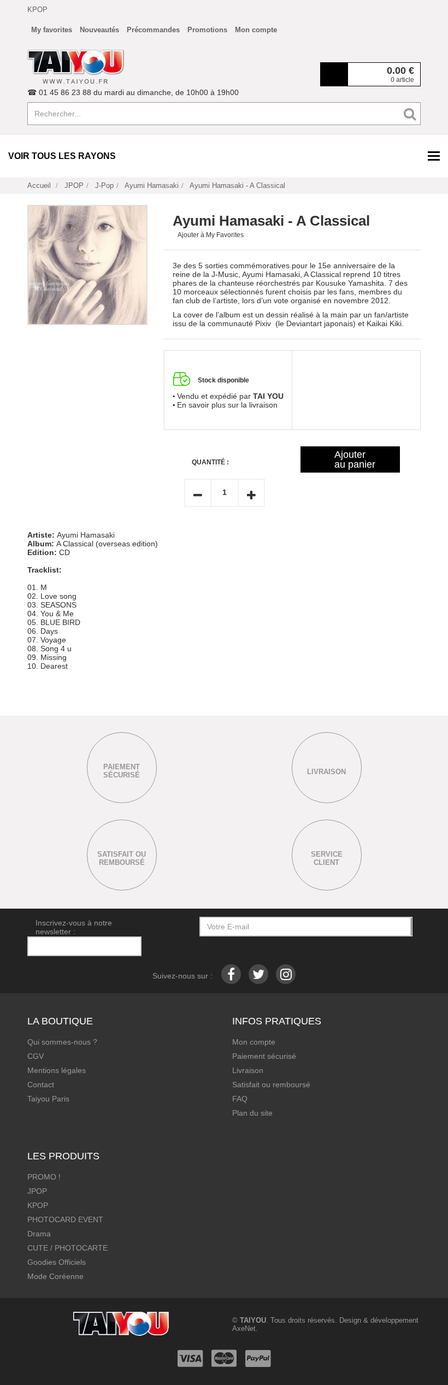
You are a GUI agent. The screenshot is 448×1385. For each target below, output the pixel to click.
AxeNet (244, 1328)
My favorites (51, 30)
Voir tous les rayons (62, 156)
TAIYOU (253, 1320)
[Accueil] (76, 66)
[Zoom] (87, 265)
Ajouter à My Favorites (211, 235)
